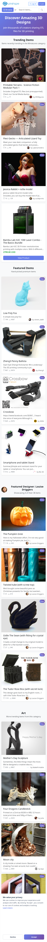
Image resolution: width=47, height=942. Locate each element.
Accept (34, 937)
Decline (13, 937)
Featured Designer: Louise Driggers (27, 488)
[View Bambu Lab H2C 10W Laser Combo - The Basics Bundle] (23, 220)
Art (23, 713)
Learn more (8, 908)
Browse (8, 9)
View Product (23, 258)
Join (42, 4)
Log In (33, 4)
